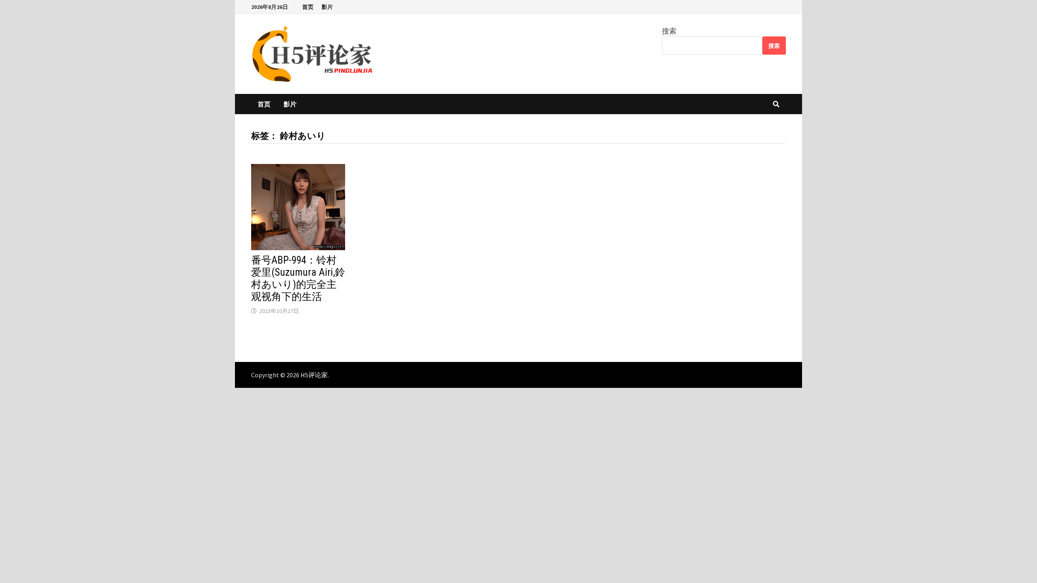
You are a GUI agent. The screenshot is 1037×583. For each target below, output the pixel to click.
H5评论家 (314, 375)
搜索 (669, 31)
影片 (327, 7)
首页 (308, 7)
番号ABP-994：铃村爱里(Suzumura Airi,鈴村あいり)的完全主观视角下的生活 (298, 278)
